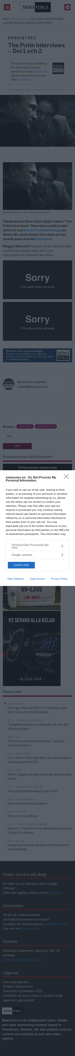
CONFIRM (21, 565)
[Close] (67, 477)
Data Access (37, 578)
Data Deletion (16, 578)
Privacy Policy (59, 578)
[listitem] (37, 546)
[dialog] (37, 528)
